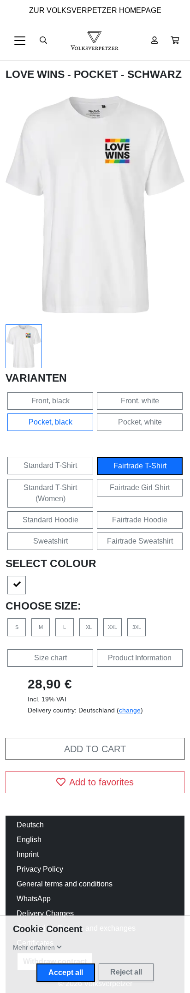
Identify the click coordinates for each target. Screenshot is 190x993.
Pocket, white (140, 422)
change (130, 710)
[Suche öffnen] (43, 40)
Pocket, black (50, 422)
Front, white (140, 401)
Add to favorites (101, 782)
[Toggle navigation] (19, 40)
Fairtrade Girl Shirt (140, 487)
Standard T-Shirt (50, 465)
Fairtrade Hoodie (139, 520)
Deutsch (30, 825)
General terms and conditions (65, 884)
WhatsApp (34, 899)
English (29, 839)
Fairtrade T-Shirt (139, 466)
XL (89, 627)
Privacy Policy (40, 869)
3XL (136, 627)
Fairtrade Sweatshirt (140, 541)
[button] (174, 40)
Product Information (140, 658)
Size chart (50, 658)
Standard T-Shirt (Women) (50, 493)
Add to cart (95, 749)
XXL (112, 627)
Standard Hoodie (50, 520)
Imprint (28, 854)
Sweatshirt (50, 541)
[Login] (154, 40)
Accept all (65, 972)
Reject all (126, 972)
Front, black (50, 401)
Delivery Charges (45, 913)
